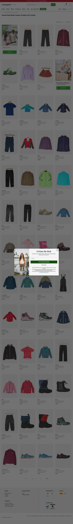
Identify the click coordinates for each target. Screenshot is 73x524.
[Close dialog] (57, 250)
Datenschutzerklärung (45, 272)
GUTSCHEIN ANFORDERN (44, 261)
